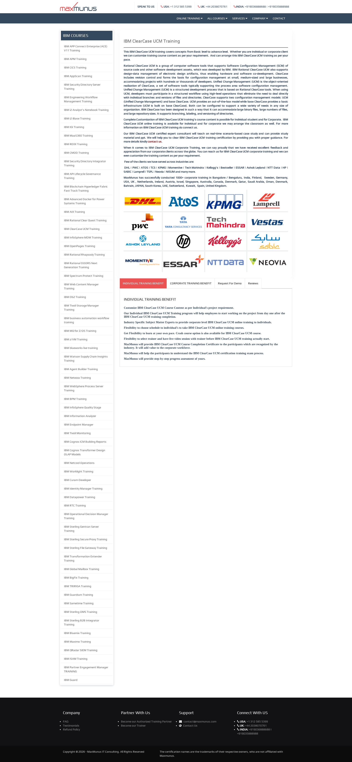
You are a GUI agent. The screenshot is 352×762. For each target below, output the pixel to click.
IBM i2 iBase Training (77, 118)
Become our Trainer (133, 725)
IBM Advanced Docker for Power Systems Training (84, 201)
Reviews (253, 283)
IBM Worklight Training (78, 471)
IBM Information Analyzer (80, 416)
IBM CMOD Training (76, 152)
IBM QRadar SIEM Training (80, 650)
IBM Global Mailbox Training (81, 569)
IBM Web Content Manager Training (81, 286)
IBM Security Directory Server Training (82, 86)
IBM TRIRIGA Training (77, 586)
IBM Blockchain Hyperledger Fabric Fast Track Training (86, 188)
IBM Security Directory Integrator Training (85, 163)
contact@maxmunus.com (200, 721)
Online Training (188, 18)
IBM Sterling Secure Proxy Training (85, 539)
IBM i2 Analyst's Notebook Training (86, 109)
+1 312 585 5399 (177, 6)
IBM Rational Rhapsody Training (84, 254)
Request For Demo (230, 283)
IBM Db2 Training (75, 297)
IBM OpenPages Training (79, 246)
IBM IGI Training (74, 127)
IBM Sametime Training (79, 603)
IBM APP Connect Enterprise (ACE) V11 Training (85, 48)
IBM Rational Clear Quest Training (85, 220)
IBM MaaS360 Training (78, 135)
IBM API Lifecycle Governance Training (82, 176)
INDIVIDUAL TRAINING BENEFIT (143, 283)
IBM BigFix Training (76, 577)
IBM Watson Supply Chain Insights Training (86, 358)
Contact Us (190, 725)
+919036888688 (251, 6)
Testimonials (71, 725)
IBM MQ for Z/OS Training (80, 330)
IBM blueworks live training (81, 348)
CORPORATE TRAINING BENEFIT (190, 283)
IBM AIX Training (74, 211)
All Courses (216, 18)
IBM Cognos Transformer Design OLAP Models (84, 452)
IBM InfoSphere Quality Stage (82, 407)
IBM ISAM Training (75, 658)
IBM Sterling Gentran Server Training (81, 528)
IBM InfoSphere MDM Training (83, 237)
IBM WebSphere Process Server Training (83, 388)
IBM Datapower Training (79, 497)
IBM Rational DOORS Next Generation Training (80, 265)
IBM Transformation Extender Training (83, 558)
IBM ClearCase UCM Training (82, 228)
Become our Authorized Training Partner (146, 721)
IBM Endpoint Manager (78, 424)
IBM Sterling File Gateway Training (85, 547)
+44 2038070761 (214, 6)
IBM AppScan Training (78, 76)
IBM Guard (70, 679)
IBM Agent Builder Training (81, 369)
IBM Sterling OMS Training (80, 611)
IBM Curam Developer (77, 480)
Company (258, 18)
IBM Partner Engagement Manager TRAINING (86, 669)
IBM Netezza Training (77, 377)
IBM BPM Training (75, 398)
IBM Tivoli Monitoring (77, 433)
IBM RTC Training (75, 505)
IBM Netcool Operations (79, 462)
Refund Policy (71, 729)
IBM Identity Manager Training (83, 488)
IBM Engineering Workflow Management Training (81, 99)
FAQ (65, 721)
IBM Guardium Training (78, 594)
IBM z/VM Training (75, 339)
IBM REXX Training (75, 144)
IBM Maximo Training (77, 641)
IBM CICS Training (75, 67)
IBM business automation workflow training (86, 320)
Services (238, 18)
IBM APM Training (75, 59)
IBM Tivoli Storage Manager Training (81, 307)
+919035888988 (278, 6)
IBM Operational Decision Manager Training (86, 516)
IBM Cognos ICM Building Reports (85, 441)
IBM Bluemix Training (77, 633)
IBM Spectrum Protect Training (83, 275)
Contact (279, 18)
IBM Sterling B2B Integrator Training (81, 622)
